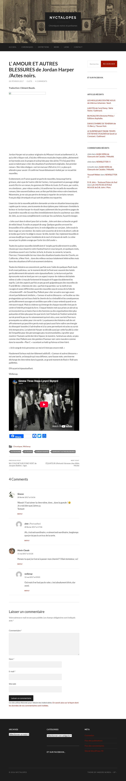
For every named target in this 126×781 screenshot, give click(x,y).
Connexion (89, 735)
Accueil (12, 47)
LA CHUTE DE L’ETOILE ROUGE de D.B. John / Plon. (99, 186)
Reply (20, 514)
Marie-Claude (23, 550)
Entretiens (43, 47)
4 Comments (41, 81)
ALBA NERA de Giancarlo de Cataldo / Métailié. (100, 155)
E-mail (12, 671)
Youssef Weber (93, 174)
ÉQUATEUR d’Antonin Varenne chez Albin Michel (62, 463)
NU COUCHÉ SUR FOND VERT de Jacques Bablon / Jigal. (23, 463)
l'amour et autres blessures (63, 451)
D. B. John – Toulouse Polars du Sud (102, 182)
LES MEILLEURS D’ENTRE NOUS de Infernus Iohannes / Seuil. (101, 101)
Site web (12, 684)
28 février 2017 (16, 81)
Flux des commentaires (94, 746)
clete (29, 81)
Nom (11, 659)
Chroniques (27, 47)
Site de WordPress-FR (94, 751)
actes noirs (15, 451)
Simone (20, 494)
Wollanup (27, 446)
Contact (78, 47)
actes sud (28, 451)
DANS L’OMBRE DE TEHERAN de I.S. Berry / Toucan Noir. (101, 124)
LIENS (66, 47)
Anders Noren (104, 772)
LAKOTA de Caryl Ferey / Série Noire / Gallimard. (100, 109)
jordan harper (42, 451)
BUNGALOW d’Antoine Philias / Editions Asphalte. (101, 117)
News (56, 47)
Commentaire (15, 630)
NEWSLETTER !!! (103, 161)
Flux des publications (93, 740)
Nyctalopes (63, 18)
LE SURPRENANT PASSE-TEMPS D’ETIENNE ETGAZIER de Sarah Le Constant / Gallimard (102, 133)
